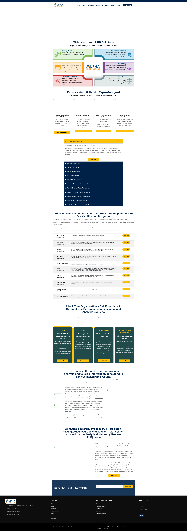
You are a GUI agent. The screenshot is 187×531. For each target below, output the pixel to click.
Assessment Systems (118, 51)
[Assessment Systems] (99, 51)
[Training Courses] (58, 51)
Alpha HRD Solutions (63, 526)
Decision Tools (121, 77)
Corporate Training (102, 5)
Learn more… (99, 398)
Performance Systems (69, 77)
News (112, 5)
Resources (53, 518)
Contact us (68, 415)
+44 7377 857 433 (58, 1)
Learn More (93, 159)
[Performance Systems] (58, 77)
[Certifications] (58, 65)
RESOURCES (127, 5)
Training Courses (67, 51)
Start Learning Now (62, 132)
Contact (118, 5)
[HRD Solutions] (58, 5)
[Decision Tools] (101, 78)
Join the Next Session (83, 131)
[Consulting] (101, 64)
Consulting (122, 64)
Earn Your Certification (125, 131)
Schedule (91, 5)
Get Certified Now (103, 131)
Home (78, 5)
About (84, 5)
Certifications (66, 64)
